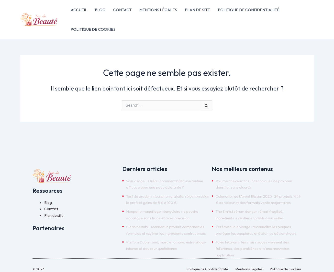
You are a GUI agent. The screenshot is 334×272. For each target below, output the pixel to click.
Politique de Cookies (93, 29)
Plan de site (197, 9)
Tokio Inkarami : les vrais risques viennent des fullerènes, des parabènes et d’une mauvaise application (252, 248)
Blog (100, 9)
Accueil (79, 9)
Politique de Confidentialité (248, 9)
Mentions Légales (158, 9)
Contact (122, 9)
